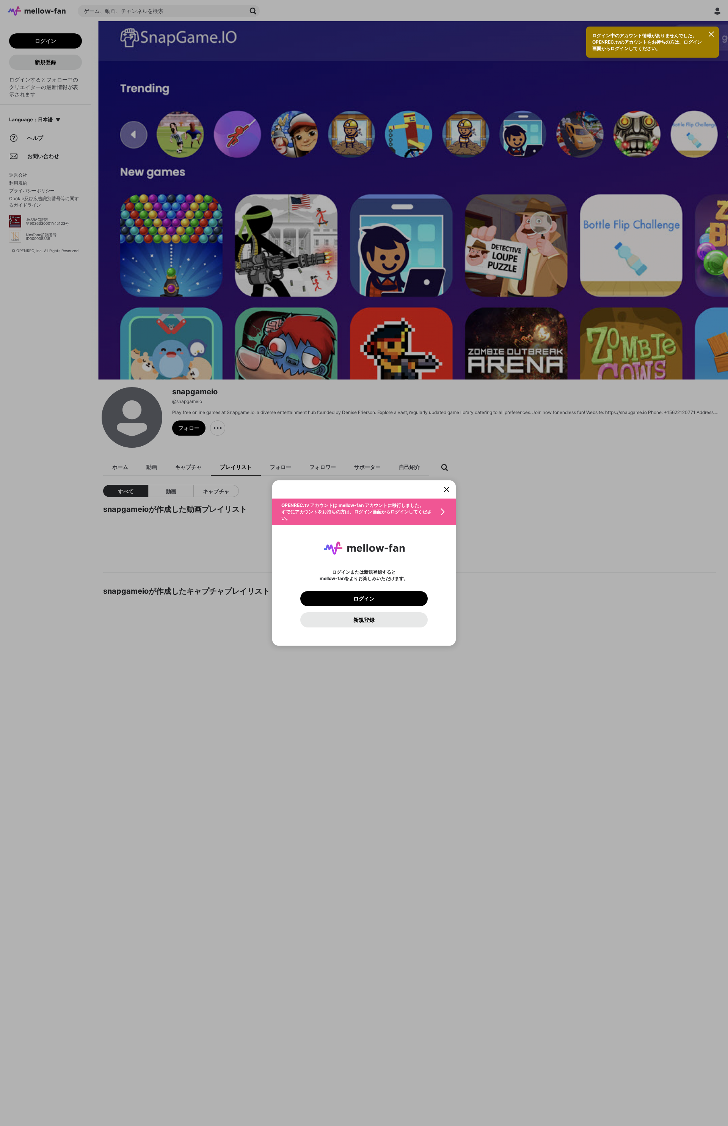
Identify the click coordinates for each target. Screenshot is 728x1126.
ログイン (364, 599)
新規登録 (364, 620)
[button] (364, 512)
